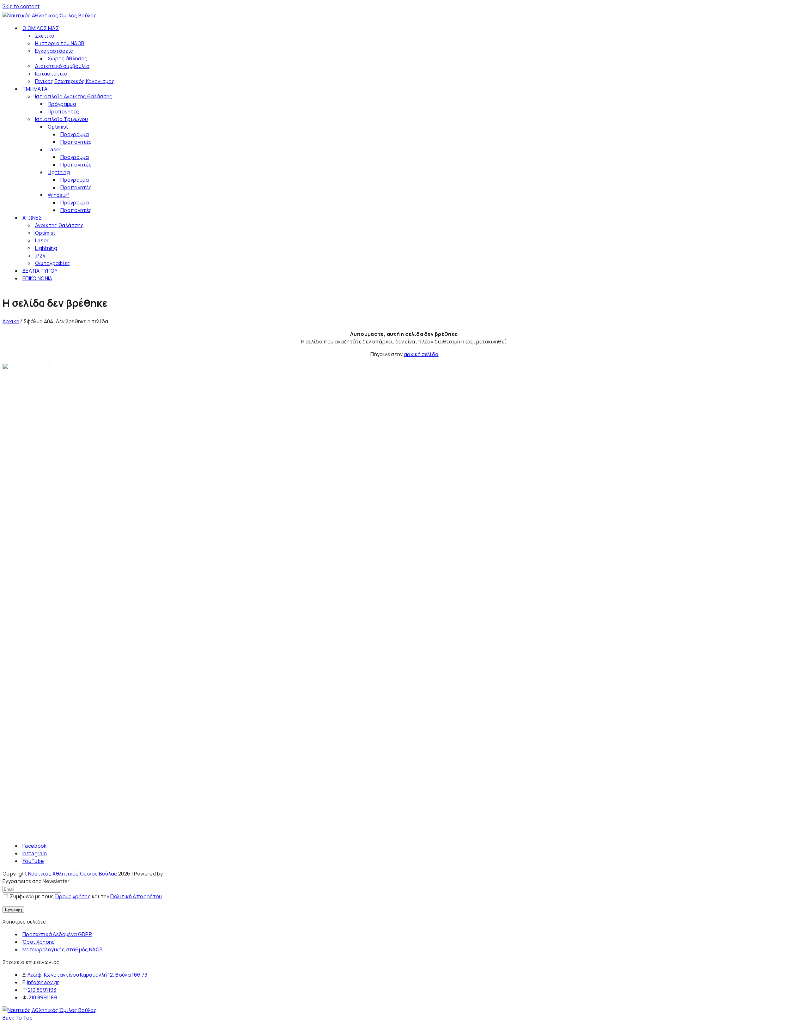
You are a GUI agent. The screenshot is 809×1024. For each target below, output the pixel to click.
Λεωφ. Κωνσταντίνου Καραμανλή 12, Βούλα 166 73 (87, 974)
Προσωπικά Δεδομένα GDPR (57, 934)
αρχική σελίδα (421, 354)
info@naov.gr (43, 982)
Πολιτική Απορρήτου (136, 896)
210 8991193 (42, 989)
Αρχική (11, 321)
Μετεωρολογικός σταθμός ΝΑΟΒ (62, 949)
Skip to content (21, 6)
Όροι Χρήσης (38, 941)
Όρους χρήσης (73, 896)
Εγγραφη (13, 909)
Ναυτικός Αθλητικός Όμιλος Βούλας (72, 873)
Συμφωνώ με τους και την (85, 896)
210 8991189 (42, 997)
